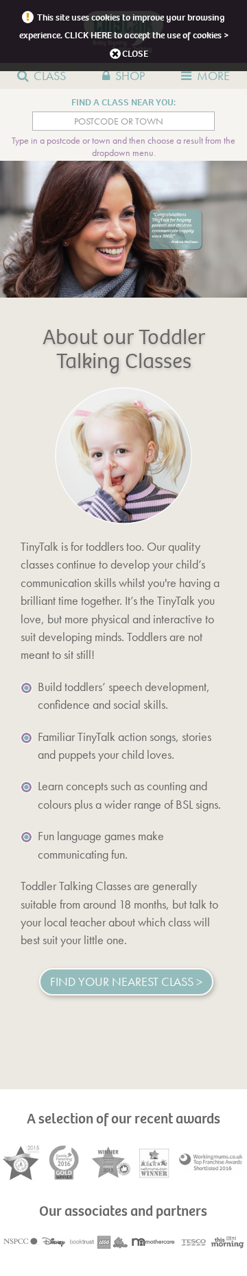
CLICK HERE (88, 35)
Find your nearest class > (126, 981)
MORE (213, 75)
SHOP (130, 75)
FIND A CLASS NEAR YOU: (123, 102)
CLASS (50, 75)
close (135, 53)
